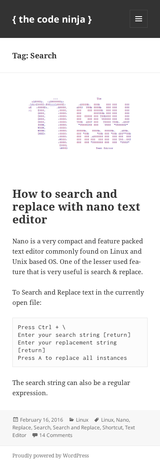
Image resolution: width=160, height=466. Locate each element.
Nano (122, 419)
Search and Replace (76, 427)
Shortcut (112, 427)
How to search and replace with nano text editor (76, 206)
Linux (82, 419)
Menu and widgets (139, 27)
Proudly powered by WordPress (50, 455)
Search (42, 427)
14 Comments (56, 435)
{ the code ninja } (52, 18)
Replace (21, 427)
